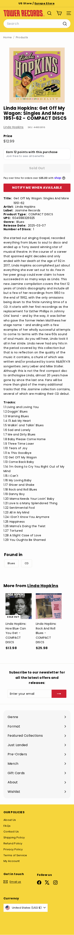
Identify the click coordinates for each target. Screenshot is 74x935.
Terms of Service (15, 855)
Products (22, 37)
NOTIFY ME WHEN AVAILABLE (37, 187)
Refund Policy (12, 843)
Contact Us (11, 831)
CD (27, 563)
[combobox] (37, 23)
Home (7, 37)
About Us (9, 820)
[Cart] (59, 13)
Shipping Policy (14, 837)
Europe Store (44, 3)
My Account (11, 861)
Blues (11, 563)
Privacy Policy (13, 849)
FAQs (6, 826)
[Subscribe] (59, 694)
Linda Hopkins (13, 127)
